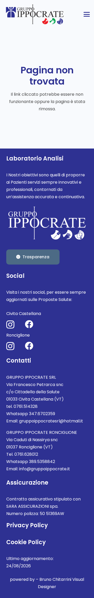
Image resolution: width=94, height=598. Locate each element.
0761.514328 (26, 406)
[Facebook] (29, 324)
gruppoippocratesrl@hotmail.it (51, 421)
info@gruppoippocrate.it (44, 469)
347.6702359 (42, 414)
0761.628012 (26, 454)
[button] (86, 14)
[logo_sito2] (35, 14)
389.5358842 (42, 462)
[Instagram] (10, 324)
